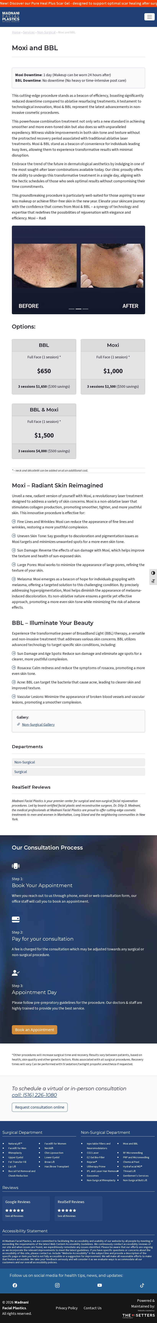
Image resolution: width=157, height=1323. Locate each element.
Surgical (20, 772)
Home (16, 32)
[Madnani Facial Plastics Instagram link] (57, 1283)
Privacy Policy (67, 1308)
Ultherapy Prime (96, 1167)
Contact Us (92, 1308)
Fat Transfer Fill (17, 1162)
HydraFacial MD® (132, 1167)
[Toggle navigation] (149, 16)
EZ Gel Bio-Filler (96, 1157)
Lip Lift (12, 1167)
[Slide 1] (78, 309)
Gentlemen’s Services (136, 1176)
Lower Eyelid (52, 1157)
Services (29, 32)
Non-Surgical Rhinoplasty (101, 1180)
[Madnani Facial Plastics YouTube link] (99, 1283)
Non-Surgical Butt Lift (135, 1180)
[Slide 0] (71, 309)
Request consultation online (39, 1107)
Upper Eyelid (15, 1157)
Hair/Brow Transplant (57, 1167)
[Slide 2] (85, 309)
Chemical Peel (131, 1162)
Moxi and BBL (130, 1144)
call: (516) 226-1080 (34, 1095)
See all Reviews (14, 1216)
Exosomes (93, 1176)
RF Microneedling (133, 1153)
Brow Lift (50, 1162)
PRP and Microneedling (136, 1157)
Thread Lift (129, 1171)
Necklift (49, 1148)
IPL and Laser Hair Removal (102, 1171)
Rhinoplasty (15, 1153)
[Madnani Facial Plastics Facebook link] (15, 1283)
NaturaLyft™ (15, 1144)
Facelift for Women (55, 1144)
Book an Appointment (34, 1029)
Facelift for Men (17, 1148)
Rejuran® (92, 1162)
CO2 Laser (93, 1153)
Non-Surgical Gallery (38, 724)
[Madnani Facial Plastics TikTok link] (142, 1283)
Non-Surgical (46, 32)
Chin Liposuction (54, 1153)
